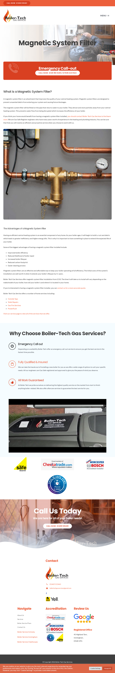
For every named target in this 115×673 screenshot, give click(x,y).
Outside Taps (13, 299)
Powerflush (12, 308)
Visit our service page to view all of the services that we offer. (26, 314)
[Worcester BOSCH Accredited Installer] (95, 460)
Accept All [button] (107, 668)
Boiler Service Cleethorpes (27, 642)
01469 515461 (55, 584)
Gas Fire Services (14, 305)
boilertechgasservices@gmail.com (60, 588)
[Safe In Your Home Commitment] (57, 475)
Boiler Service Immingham (27, 637)
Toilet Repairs (13, 302)
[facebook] (46, 593)
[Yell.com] (52, 598)
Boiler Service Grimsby (26, 632)
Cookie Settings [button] (95, 668)
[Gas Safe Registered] (20, 458)
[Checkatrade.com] (57, 459)
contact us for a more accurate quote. (71, 288)
